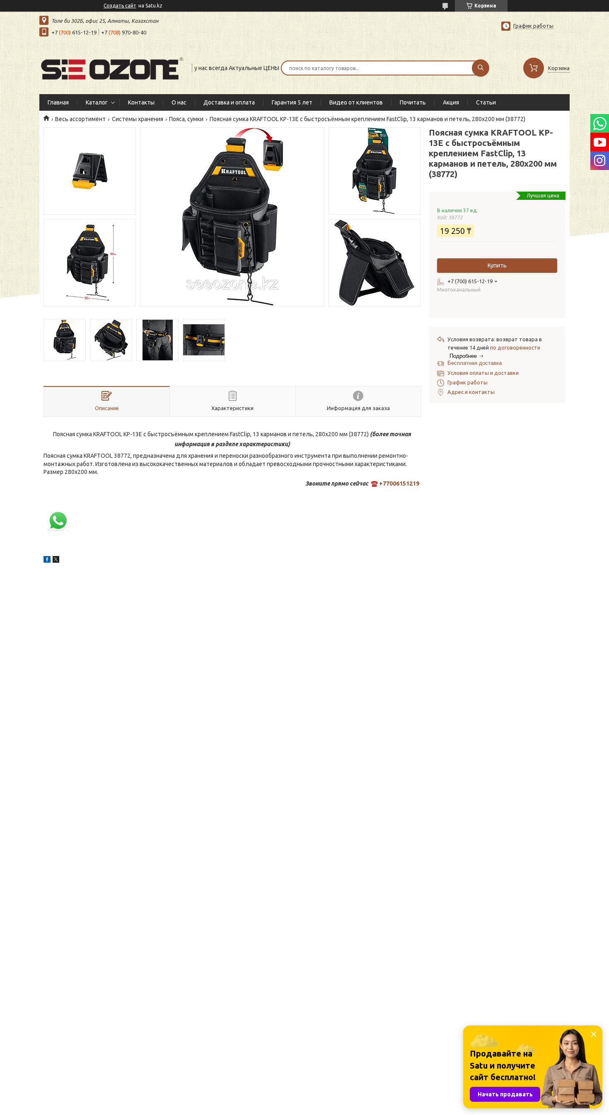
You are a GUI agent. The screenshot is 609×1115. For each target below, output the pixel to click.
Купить (497, 265)
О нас (179, 102)
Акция (451, 102)
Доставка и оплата (229, 102)
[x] (56, 560)
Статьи (486, 102)
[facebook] (47, 560)
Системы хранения (137, 119)
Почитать (413, 102)
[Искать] (480, 68)
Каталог (97, 102)
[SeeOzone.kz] (111, 67)
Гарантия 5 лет (292, 102)
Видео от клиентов (356, 102)
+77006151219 (399, 483)
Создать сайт (120, 5)
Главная (58, 102)
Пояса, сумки (186, 119)
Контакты (141, 102)
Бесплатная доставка (474, 363)
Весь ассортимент (80, 119)
